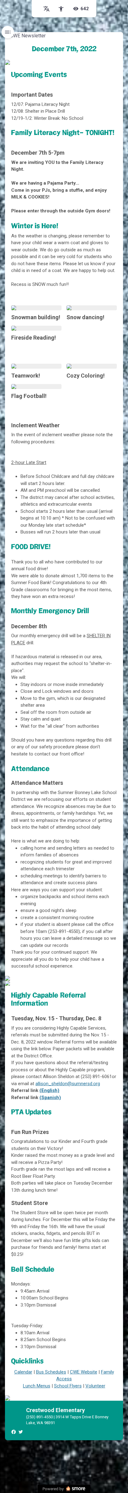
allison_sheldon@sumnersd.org (67, 1083)
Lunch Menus (36, 1386)
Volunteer (95, 1386)
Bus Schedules (51, 1372)
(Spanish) (50, 1097)
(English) (49, 1090)
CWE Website (83, 1372)
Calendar (23, 1372)
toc (7, 32)
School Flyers (68, 1386)
